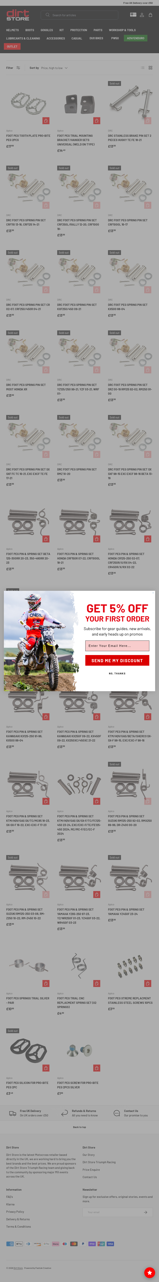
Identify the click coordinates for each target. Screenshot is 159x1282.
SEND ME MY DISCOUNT (117, 660)
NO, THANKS (117, 673)
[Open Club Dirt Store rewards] (149, 1272)
